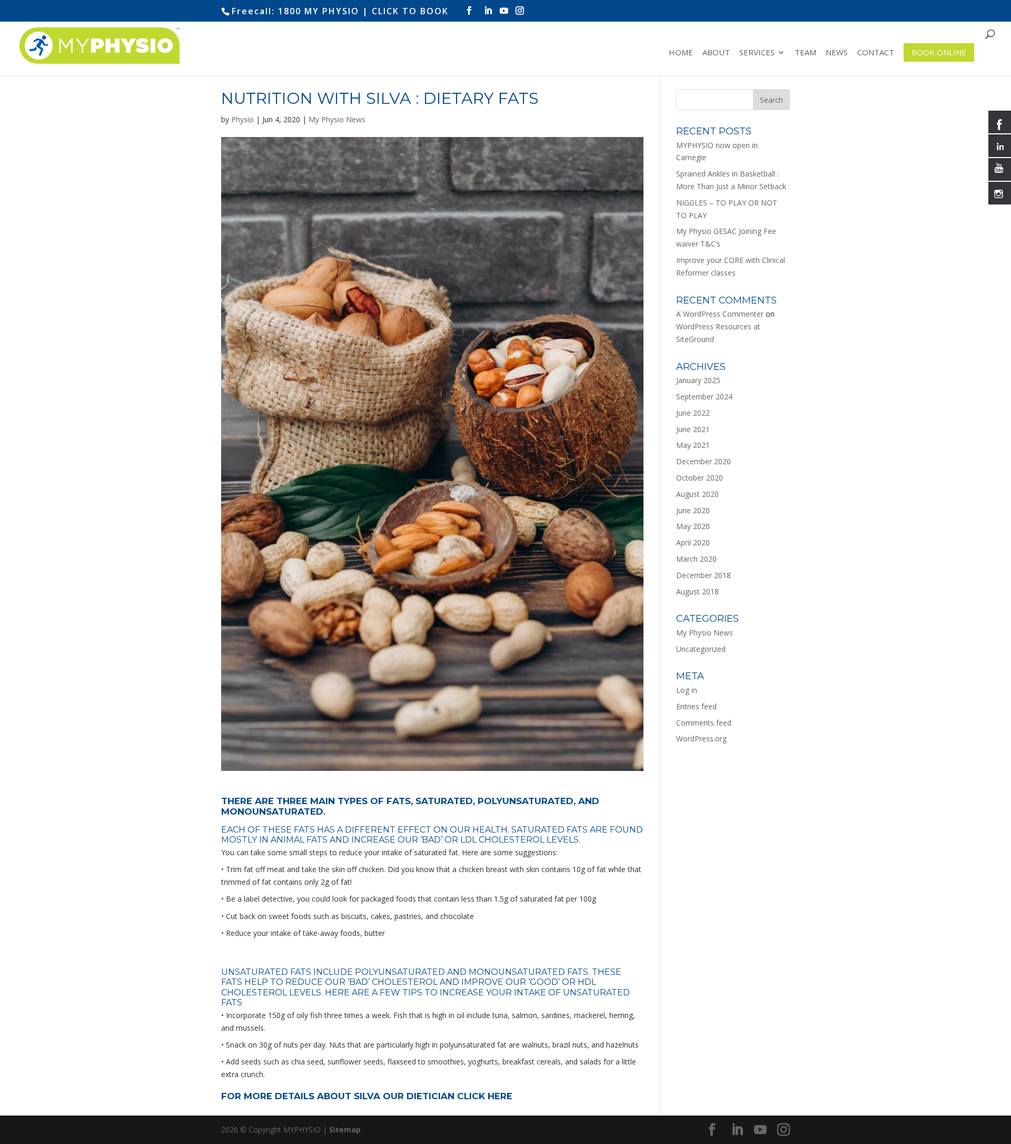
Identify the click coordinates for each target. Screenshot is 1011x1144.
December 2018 (703, 575)
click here (484, 1096)
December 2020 (703, 461)
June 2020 (693, 510)
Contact (875, 52)
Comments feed (703, 723)
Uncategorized (701, 649)
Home (681, 52)
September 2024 (704, 397)
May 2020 (693, 526)
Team (805, 52)
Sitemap (345, 1130)
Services (757, 52)
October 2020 (699, 478)
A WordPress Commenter (720, 314)
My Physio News (337, 119)
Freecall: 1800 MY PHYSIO (295, 11)
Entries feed (696, 706)
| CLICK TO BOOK (405, 11)
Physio (242, 119)
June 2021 (693, 429)
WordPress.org (701, 739)
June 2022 (693, 413)
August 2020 (697, 494)
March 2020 (696, 559)
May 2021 (693, 445)
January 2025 (698, 380)
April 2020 (693, 542)
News (837, 52)
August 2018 (697, 591)
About (716, 52)
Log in (686, 690)
